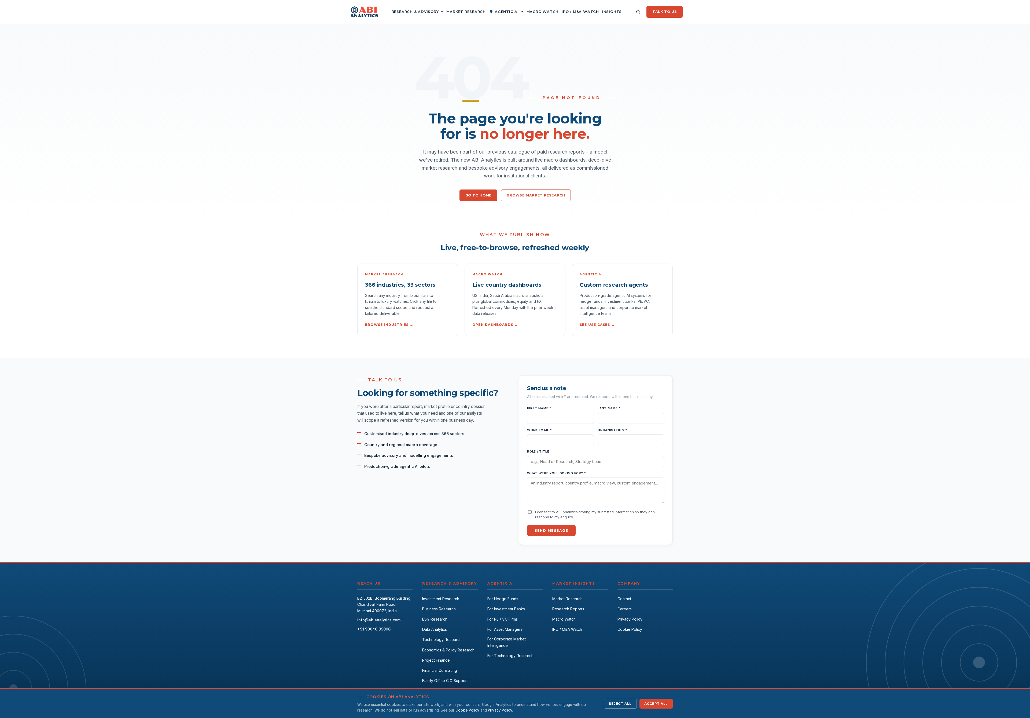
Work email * (539, 430)
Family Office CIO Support (445, 680)
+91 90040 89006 (374, 629)
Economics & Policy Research (448, 650)
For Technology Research (510, 655)
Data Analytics (434, 629)
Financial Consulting (439, 670)
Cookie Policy (629, 629)
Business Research (439, 609)
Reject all (620, 704)
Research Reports (568, 609)
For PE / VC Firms (502, 619)
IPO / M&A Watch (567, 629)
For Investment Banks (506, 609)
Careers (624, 609)
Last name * (609, 408)
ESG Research (434, 619)
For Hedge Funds (502, 598)
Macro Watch (564, 619)
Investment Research (440, 598)
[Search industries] (638, 11)
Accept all (656, 704)
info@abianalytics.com (378, 620)
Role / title (538, 451)
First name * (539, 408)
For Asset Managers (505, 629)
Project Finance (436, 660)
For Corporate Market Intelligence (506, 642)
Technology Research (442, 639)
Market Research (567, 598)
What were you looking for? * (556, 473)
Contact (624, 598)
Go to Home (478, 195)
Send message (551, 530)
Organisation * (612, 430)
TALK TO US (664, 12)
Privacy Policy (629, 619)
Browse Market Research (536, 195)
